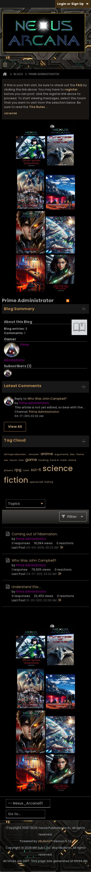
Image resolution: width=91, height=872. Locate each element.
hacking (43, 460)
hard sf (54, 460)
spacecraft (36, 482)
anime (47, 454)
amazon (34, 454)
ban (72, 454)
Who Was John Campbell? (47, 399)
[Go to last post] (61, 547)
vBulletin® (45, 841)
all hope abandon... (15, 454)
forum (13, 460)
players (8, 470)
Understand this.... (26, 586)
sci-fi (36, 470)
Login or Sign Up (70, 4)
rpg (18, 470)
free (21, 460)
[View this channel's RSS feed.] (67, 300)
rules (26, 470)
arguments (61, 454)
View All (15, 426)
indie (63, 460)
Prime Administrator (44, 412)
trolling (48, 482)
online (72, 460)
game (31, 459)
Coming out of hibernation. (35, 534)
